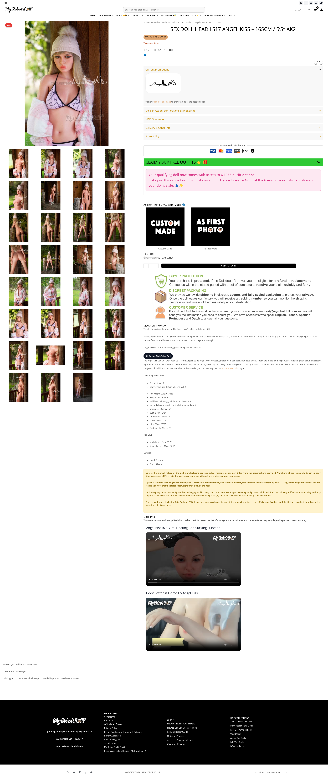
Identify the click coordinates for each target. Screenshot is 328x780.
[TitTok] (86, 772)
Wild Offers (235, 734)
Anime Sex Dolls (238, 738)
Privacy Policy (110, 728)
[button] (128, 15)
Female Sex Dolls (168, 22)
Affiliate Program (112, 739)
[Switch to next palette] (5, 3)
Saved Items (110, 743)
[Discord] (311, 3)
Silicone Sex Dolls (230, 368)
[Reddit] (316, 3)
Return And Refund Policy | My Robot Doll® (125, 751)
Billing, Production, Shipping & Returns (123, 732)
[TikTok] (321, 3)
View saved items (151, 43)
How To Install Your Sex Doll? (181, 723)
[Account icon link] (321, 9)
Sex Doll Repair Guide (177, 731)
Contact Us (109, 716)
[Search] (203, 9)
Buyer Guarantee (112, 735)
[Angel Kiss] (163, 83)
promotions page (162, 101)
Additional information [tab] (27, 664)
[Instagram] (80, 772)
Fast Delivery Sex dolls (241, 729)
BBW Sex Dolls (237, 746)
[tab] (233, 86)
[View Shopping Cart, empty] (315, 10)
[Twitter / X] (301, 3)
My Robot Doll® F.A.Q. (114, 747)
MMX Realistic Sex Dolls (241, 725)
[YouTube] (74, 772)
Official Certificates (113, 724)
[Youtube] (306, 3)
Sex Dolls (155, 22)
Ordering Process (175, 736)
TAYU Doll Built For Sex (241, 721)
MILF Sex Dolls (237, 742)
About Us (108, 720)
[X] (68, 772)
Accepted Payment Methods (180, 740)
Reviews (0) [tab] (8, 664)
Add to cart (228, 265)
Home (146, 22)
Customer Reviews (176, 744)
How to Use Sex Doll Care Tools (182, 727)
